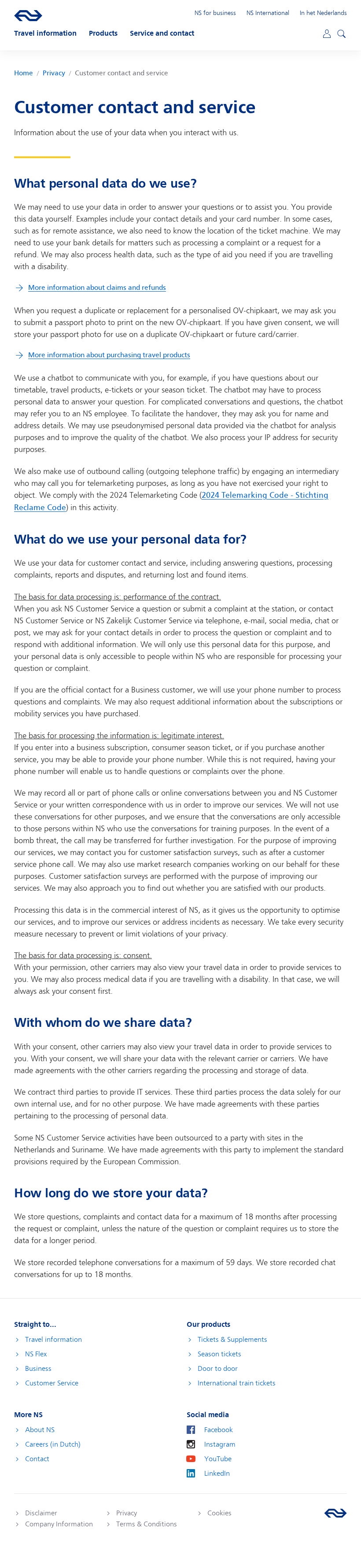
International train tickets (237, 1383)
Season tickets (219, 1354)
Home (23, 73)
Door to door (218, 1369)
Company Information (59, 1524)
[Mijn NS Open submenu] (326, 33)
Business (38, 1369)
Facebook (218, 1430)
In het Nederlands (323, 12)
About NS (40, 1430)
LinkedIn (217, 1473)
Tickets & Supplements (232, 1340)
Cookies (219, 1513)
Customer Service (51, 1383)
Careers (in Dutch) (53, 1444)
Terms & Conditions (146, 1524)
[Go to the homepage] (335, 1513)
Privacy (54, 73)
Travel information (53, 1340)
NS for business (215, 12)
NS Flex (36, 1354)
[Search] (340, 32)
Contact (37, 1459)
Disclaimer (41, 1513)
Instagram (220, 1444)
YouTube (218, 1459)
